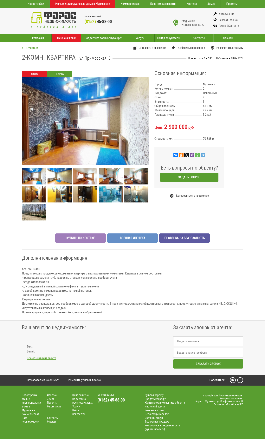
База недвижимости (163, 4)
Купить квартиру (154, 395)
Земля (211, 4)
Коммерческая (130, 4)
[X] (186, 155)
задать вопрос (189, 177)
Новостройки (36, 4)
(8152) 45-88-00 (111, 400)
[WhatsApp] (197, 155)
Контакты (199, 38)
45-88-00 (98, 21)
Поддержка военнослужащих (103, 38)
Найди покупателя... (169, 38)
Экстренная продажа (157, 421)
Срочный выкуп (154, 417)
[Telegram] (203, 155)
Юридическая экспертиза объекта (165, 402)
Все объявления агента (41, 358)
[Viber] (192, 155)
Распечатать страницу (230, 48)
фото (34, 74)
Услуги (140, 38)
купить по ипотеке (80, 238)
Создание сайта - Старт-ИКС (228, 404)
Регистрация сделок (157, 414)
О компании (37, 38)
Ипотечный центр (155, 406)
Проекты (231, 4)
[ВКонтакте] (175, 155)
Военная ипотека (155, 410)
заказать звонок (208, 364)
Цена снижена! (66, 38)
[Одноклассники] (181, 155)
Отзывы (228, 38)
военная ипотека (132, 238)
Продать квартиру (155, 398)
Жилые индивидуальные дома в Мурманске (82, 4)
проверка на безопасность (184, 238)
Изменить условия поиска (84, 380)
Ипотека (191, 4)
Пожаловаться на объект (43, 380)
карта (60, 74)
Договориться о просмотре (192, 195)
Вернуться (32, 48)
